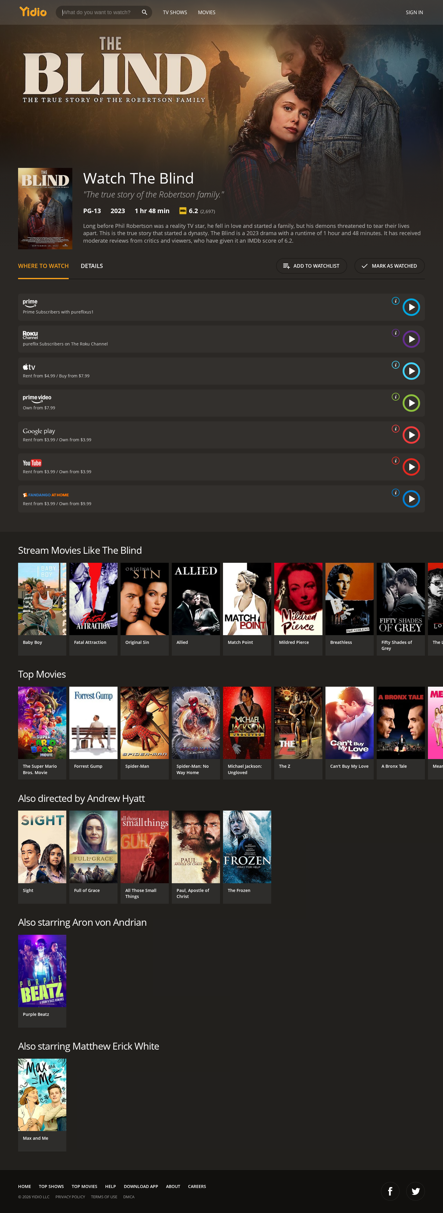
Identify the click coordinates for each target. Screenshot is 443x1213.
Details (92, 266)
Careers (197, 1186)
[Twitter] (415, 1191)
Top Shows (51, 1186)
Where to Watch (43, 266)
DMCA (128, 1196)
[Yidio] (33, 13)
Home (24, 1186)
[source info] (394, 301)
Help (110, 1186)
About (173, 1186)
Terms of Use (104, 1196)
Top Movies (84, 1186)
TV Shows (175, 12)
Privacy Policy (70, 1196)
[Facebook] (390, 1191)
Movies (206, 12)
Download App (141, 1186)
